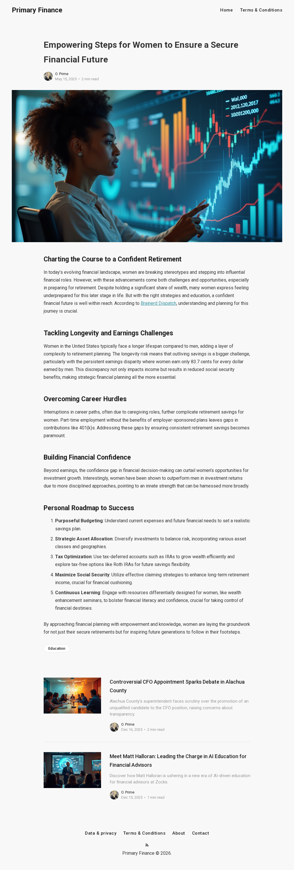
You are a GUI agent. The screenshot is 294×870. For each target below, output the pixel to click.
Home (226, 10)
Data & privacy (100, 833)
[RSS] (147, 845)
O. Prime (61, 74)
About (178, 833)
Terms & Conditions (261, 10)
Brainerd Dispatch (158, 303)
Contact (200, 833)
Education (56, 648)
